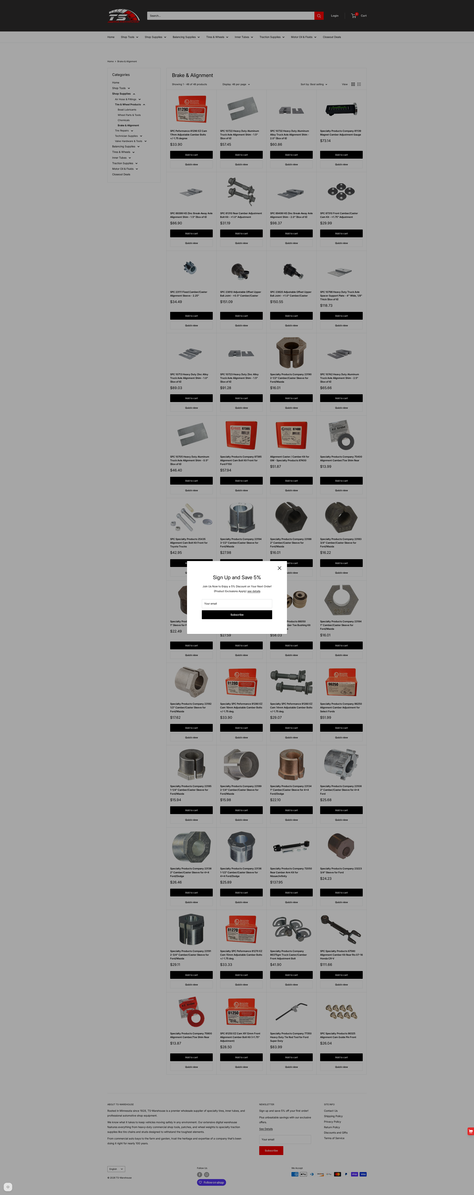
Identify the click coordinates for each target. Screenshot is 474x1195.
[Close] (279, 567)
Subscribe (237, 614)
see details (253, 591)
